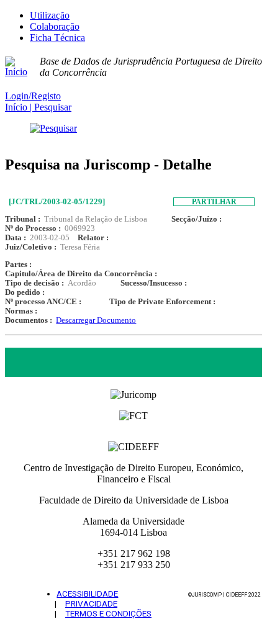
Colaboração (54, 26)
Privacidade (91, 603)
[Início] (22, 67)
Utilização (50, 15)
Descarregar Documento (96, 320)
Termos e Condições (108, 613)
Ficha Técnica (57, 37)
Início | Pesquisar (38, 107)
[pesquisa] (133, 128)
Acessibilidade (87, 593)
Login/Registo (33, 96)
